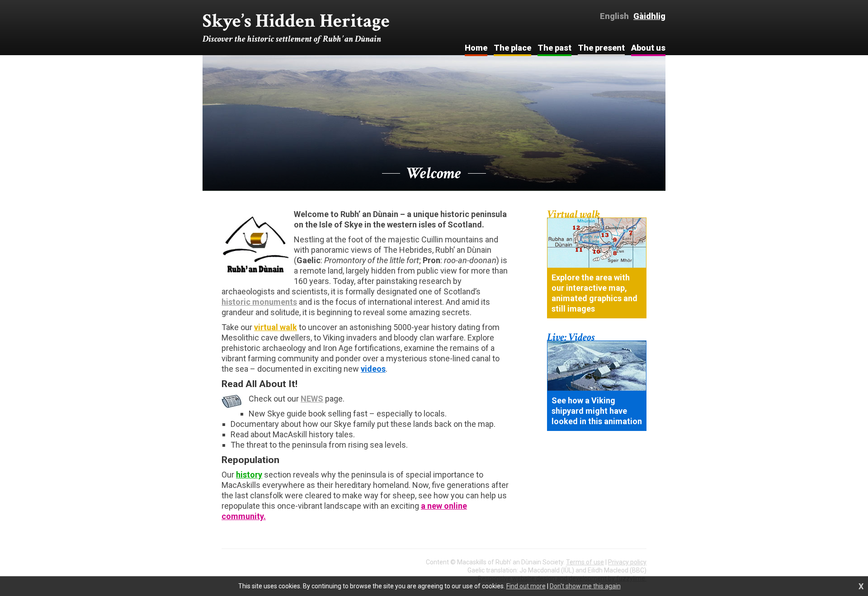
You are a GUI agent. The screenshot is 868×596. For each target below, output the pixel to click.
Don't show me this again (585, 586)
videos (373, 369)
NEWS (312, 398)
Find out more (526, 586)
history (249, 474)
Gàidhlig (649, 16)
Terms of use (585, 562)
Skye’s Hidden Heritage (296, 27)
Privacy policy (627, 562)
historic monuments (259, 302)
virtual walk (275, 327)
